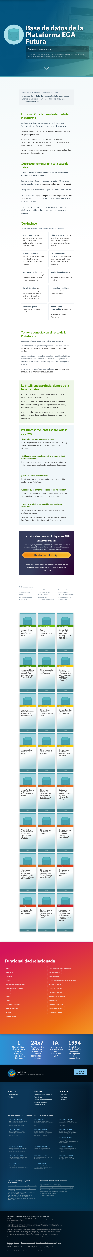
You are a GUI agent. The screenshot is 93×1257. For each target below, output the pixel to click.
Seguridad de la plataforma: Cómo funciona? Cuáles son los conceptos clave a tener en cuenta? (64, 915)
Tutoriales (38, 1097)
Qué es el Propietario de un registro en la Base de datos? (27, 712)
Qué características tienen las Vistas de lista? (46, 632)
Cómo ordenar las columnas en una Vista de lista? (65, 711)
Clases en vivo (39, 1105)
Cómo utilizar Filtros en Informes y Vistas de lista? (46, 712)
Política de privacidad (13, 1243)
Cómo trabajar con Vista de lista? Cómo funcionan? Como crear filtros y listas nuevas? (64, 634)
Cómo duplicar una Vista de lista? (26, 751)
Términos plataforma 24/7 (28, 1243)
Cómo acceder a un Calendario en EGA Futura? (46, 751)
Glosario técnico (40, 1102)
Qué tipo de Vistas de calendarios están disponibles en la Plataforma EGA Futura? (27, 874)
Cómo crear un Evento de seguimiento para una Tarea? (64, 752)
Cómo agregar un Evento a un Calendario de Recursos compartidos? (64, 833)
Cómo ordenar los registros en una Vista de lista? (27, 632)
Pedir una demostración (80, 1072)
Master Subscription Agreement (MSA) (46, 1243)
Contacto (63, 1094)
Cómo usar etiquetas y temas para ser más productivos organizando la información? (46, 794)
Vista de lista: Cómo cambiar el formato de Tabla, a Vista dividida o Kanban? (27, 834)
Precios (11, 1097)
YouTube (63, 1097)
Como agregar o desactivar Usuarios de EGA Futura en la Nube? (46, 913)
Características (13, 1094)
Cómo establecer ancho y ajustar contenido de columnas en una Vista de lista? (27, 673)
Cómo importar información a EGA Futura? (26, 911)
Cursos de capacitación (43, 1100)
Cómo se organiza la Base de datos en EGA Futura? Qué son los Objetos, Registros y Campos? (64, 675)
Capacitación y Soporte (43, 1094)
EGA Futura (22, 1072)
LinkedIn (63, 1100)
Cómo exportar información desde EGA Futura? (64, 872)
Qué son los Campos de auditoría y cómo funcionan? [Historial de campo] (64, 794)
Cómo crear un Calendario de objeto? (45, 831)
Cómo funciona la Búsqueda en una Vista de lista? (46, 671)
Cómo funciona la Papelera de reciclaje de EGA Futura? (27, 792)
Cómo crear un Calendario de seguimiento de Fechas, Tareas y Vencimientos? (46, 873)
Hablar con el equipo (46, 555)
